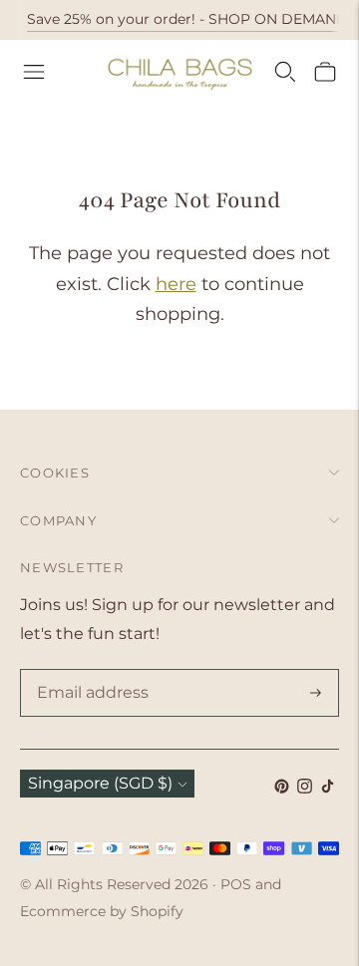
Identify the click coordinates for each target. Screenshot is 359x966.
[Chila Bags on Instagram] (304, 788)
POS (235, 884)
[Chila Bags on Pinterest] (281, 788)
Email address (89, 671)
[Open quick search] (285, 72)
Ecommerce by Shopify (101, 911)
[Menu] (34, 72)
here (176, 284)
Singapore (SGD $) (100, 783)
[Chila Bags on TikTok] (327, 788)
